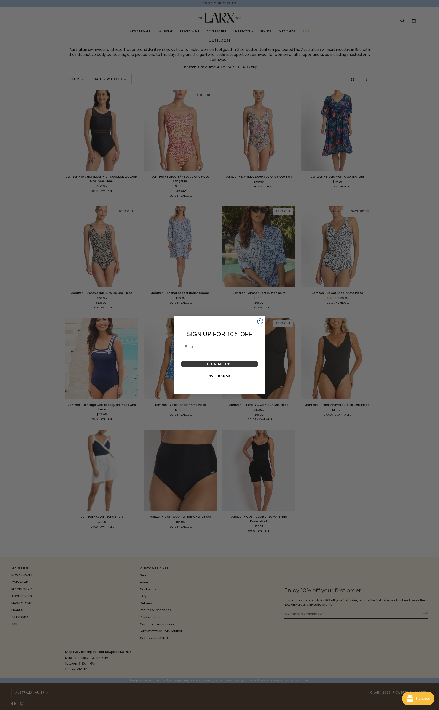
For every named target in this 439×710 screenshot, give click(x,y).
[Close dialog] (260, 321)
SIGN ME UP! (219, 364)
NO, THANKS (219, 375)
